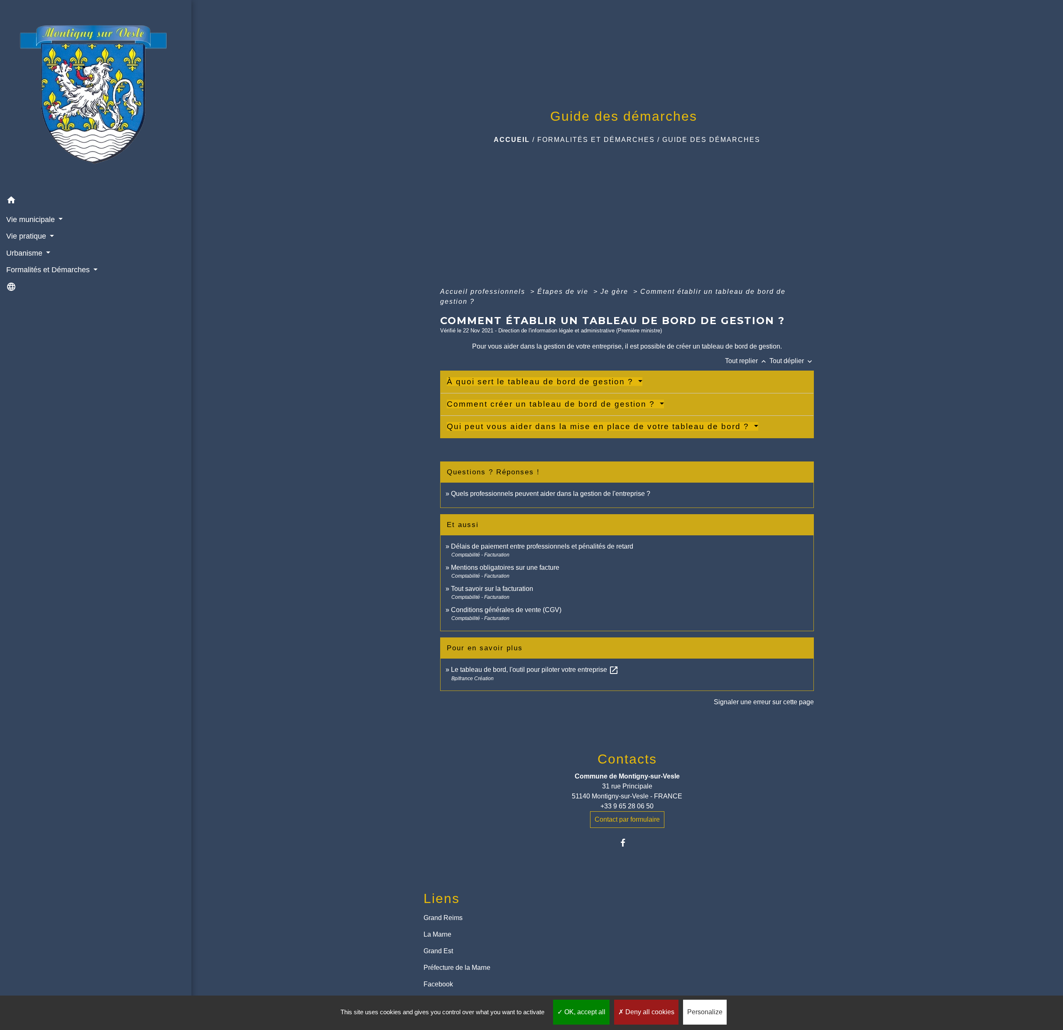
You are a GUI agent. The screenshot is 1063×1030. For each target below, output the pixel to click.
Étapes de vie (564, 291)
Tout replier (746, 360)
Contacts (627, 759)
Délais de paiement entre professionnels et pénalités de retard (542, 546)
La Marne (437, 934)
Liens (442, 898)
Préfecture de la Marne (457, 967)
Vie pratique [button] (27, 236)
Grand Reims (443, 917)
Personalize (705, 1011)
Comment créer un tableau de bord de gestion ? (552, 404)
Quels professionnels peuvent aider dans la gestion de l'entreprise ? (550, 493)
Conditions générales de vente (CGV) (506, 609)
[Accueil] (95, 96)
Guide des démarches (711, 139)
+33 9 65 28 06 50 (627, 806)
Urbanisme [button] (25, 253)
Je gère (615, 291)
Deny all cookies (649, 1011)
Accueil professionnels (484, 291)
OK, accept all (584, 1011)
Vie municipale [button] (31, 219)
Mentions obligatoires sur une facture (505, 567)
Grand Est (438, 950)
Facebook (438, 984)
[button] (95, 201)
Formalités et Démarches (596, 139)
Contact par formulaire (627, 819)
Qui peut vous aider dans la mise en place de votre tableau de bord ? (599, 426)
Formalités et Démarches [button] (49, 270)
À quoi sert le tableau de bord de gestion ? (541, 381)
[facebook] (627, 842)
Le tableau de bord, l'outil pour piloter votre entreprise (535, 669)
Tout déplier (791, 360)
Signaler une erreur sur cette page (764, 701)
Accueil (512, 139)
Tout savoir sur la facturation (492, 588)
